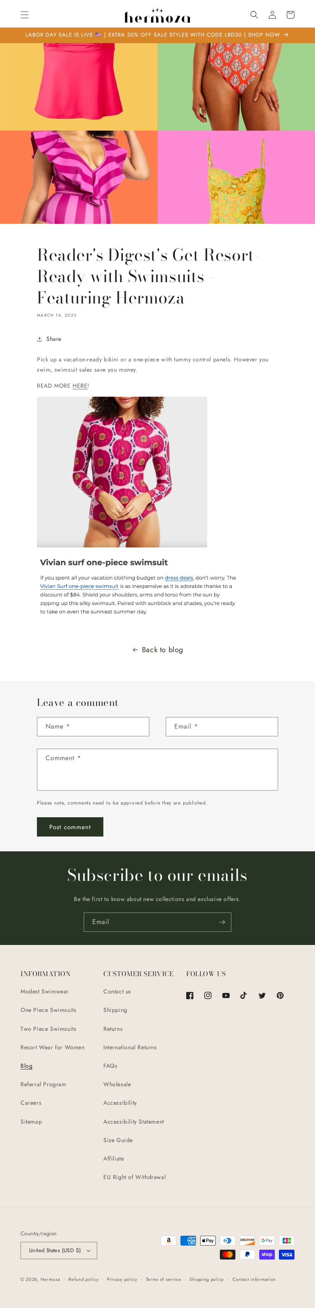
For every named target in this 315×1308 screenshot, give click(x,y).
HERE (80, 386)
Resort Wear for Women (53, 1047)
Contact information (254, 1279)
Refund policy (83, 1279)
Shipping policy (206, 1279)
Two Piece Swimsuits (48, 1029)
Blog (26, 1066)
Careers (31, 1103)
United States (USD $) (55, 1250)
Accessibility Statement (133, 1121)
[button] (25, 15)
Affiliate (113, 1158)
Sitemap (31, 1121)
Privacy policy (122, 1279)
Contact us (117, 991)
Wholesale (117, 1084)
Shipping (115, 1010)
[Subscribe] (222, 922)
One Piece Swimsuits (48, 1010)
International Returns (130, 1047)
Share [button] (54, 339)
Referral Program (43, 1084)
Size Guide (118, 1140)
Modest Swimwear (45, 991)
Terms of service (163, 1279)
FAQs (110, 1066)
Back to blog (162, 649)
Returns (113, 1029)
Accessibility (120, 1103)
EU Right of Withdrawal (134, 1177)
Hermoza (50, 1279)
